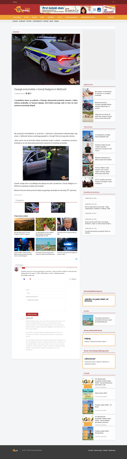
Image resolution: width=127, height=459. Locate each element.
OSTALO (59, 17)
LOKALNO (15, 21)
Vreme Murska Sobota (88, 17)
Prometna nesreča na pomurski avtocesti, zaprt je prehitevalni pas (103, 320)
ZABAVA (56, 21)
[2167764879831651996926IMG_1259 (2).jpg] (59, 208)
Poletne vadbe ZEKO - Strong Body (102, 432)
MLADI (51, 21)
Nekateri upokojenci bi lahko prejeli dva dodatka (103, 158)
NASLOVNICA (17, 17)
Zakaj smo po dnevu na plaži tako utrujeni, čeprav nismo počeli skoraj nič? (103, 116)
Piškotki (105, 450)
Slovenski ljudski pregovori (93, 291)
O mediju (90, 450)
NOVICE (26, 17)
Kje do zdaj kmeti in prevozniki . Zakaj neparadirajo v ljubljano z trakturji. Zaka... (98, 207)
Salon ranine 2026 (101, 393)
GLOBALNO (22, 21)
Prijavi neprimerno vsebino (38, 279)
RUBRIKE (34, 17)
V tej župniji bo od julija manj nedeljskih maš (102, 136)
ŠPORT (42, 17)
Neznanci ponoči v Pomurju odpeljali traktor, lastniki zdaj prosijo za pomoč (103, 105)
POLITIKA (29, 21)
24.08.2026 (110, 17)
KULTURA (45, 21)
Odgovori (72, 279)
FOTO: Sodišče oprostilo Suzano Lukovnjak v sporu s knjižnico (103, 181)
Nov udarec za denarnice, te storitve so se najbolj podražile (103, 93)
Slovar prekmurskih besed (93, 330)
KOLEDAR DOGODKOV (71, 17)
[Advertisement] (46, 119)
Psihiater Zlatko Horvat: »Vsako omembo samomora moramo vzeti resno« (103, 147)
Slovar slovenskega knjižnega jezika (96, 351)
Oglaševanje (111, 450)
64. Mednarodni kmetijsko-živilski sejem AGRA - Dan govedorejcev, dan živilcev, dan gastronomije (103, 382)
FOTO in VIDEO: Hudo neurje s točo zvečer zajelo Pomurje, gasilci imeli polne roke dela (102, 170)
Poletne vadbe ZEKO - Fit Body (103, 406)
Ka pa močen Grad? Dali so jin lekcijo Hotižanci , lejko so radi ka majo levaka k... (98, 222)
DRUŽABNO (51, 17)
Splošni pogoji (98, 450)
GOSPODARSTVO (37, 21)
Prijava (15, 2)
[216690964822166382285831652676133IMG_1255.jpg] (33, 208)
